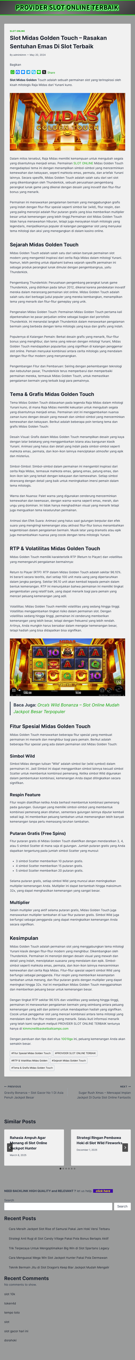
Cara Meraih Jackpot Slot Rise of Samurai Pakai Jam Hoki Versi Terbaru (59, 1229)
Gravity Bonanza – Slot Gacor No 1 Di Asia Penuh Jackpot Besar (33, 1092)
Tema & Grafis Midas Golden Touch (32, 1067)
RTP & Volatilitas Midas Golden (29, 1060)
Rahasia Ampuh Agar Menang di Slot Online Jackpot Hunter (28, 1143)
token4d (10, 1303)
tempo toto (12, 1312)
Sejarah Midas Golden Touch (69, 1060)
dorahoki (10, 1340)
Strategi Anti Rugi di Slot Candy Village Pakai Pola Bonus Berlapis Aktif (58, 1238)
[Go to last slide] (10, 1147)
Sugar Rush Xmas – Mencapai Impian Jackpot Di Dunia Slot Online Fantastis (104, 1092)
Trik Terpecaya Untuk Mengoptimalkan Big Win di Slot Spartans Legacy (59, 1248)
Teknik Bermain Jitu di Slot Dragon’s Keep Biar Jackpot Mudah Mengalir (59, 1267)
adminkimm (19, 54)
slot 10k (9, 1294)
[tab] (60, 1169)
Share (51, 72)
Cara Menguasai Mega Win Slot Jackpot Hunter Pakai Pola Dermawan (58, 1257)
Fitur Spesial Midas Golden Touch (31, 1053)
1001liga (67, 1039)
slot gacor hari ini (16, 1331)
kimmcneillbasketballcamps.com (46, 1028)
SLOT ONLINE (17, 31)
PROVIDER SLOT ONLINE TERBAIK (75, 1053)
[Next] (125, 1147)
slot (6, 1322)
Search (9, 1200)
